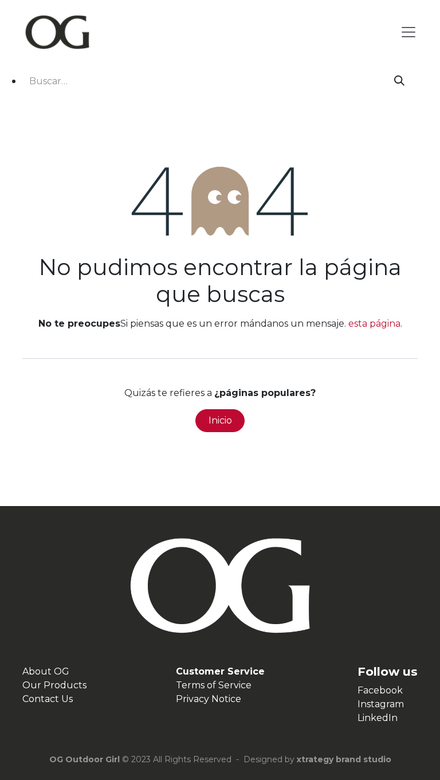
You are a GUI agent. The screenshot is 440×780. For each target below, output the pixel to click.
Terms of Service (214, 685)
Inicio (220, 420)
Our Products (54, 685)
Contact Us (47, 698)
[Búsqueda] (400, 81)
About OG (45, 671)
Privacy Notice (208, 698)
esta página (374, 323)
